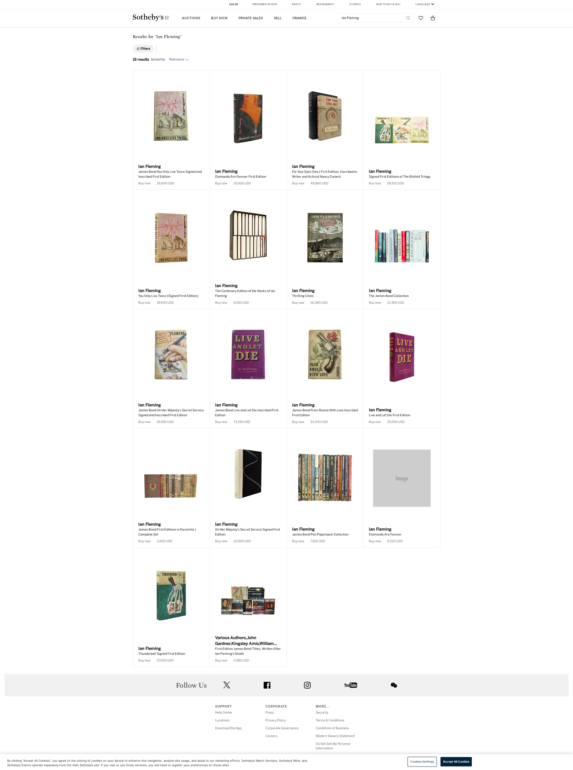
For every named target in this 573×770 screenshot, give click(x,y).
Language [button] (422, 4)
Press (269, 713)
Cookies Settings (422, 761)
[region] (286, 762)
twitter (226, 685)
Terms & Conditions (330, 720)
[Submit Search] (408, 18)
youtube (350, 685)
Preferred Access (264, 4)
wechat (394, 685)
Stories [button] (355, 4)
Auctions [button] (191, 18)
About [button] (296, 4)
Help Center (224, 713)
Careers (271, 736)
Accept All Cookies (456, 761)
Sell (278, 18)
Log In (233, 4)
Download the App (228, 728)
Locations (222, 720)
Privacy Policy (275, 720)
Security (322, 713)
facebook (267, 685)
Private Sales (251, 18)
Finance (300, 18)
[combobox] (375, 18)
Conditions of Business (332, 728)
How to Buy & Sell (388, 4)
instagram (307, 685)
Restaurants (325, 4)
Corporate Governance (282, 728)
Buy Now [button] (219, 18)
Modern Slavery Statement (335, 736)
